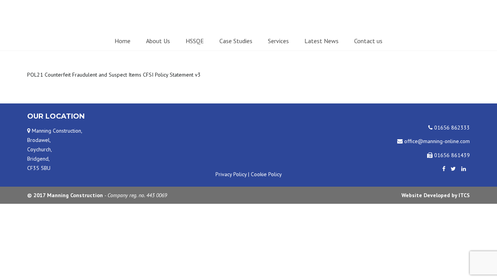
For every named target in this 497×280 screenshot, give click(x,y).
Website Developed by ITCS (435, 195)
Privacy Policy (231, 174)
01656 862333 (451, 127)
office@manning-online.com (436, 141)
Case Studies (235, 41)
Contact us (368, 41)
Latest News (321, 41)
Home (122, 41)
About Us (158, 41)
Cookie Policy (266, 174)
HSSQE (195, 41)
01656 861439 (451, 155)
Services (278, 41)
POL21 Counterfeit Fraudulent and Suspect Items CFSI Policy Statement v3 (114, 74)
